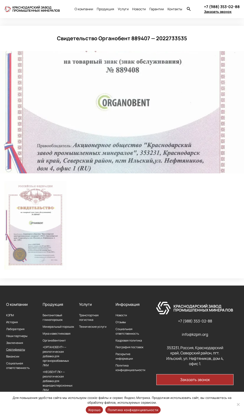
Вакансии (12, 356)
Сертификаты (15, 349)
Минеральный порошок (58, 327)
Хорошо (94, 410)
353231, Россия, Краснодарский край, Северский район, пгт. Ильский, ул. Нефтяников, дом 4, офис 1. (195, 355)
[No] (238, 404)
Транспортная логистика (89, 317)
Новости (139, 9)
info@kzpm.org (195, 334)
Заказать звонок (218, 11)
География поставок (129, 347)
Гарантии (156, 9)
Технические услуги (93, 327)
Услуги (123, 9)
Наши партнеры (16, 336)
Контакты (175, 9)
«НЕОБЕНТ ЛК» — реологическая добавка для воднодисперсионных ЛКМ (57, 381)
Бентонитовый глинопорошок (53, 317)
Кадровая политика (129, 340)
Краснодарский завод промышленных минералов (36, 9)
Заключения (14, 343)
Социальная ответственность (18, 365)
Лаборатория (15, 329)
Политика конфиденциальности (130, 367)
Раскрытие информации (124, 356)
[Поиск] (188, 10)
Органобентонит (54, 340)
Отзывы (121, 322)
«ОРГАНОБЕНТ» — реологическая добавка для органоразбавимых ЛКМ (56, 356)
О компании (84, 9)
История (12, 322)
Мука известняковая (57, 334)
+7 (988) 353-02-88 (195, 321)
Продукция (105, 9)
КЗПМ (10, 315)
